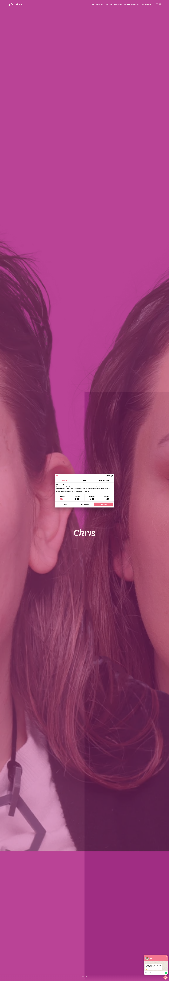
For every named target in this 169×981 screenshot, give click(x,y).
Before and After (118, 4)
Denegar (65, 504)
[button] (166, 956)
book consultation (146, 4)
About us (133, 4)
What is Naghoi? (109, 4)
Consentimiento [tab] (64, 480)
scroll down (84, 976)
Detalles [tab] (84, 480)
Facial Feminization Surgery (97, 4)
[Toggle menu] (160, 4)
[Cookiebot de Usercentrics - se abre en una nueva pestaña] (107, 476)
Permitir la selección (84, 504)
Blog (138, 4)
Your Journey (127, 4)
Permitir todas (103, 504)
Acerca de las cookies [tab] (104, 480)
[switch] (77, 499)
